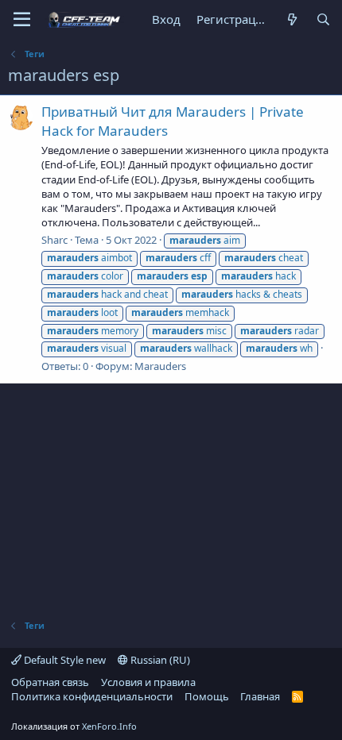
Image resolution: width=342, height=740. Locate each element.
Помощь (207, 696)
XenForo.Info (109, 726)
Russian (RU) (159, 660)
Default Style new (63, 660)
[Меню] (22, 20)
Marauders (160, 366)
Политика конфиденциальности (92, 696)
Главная (260, 696)
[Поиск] (323, 19)
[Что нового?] (291, 19)
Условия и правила (148, 682)
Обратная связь (50, 682)
